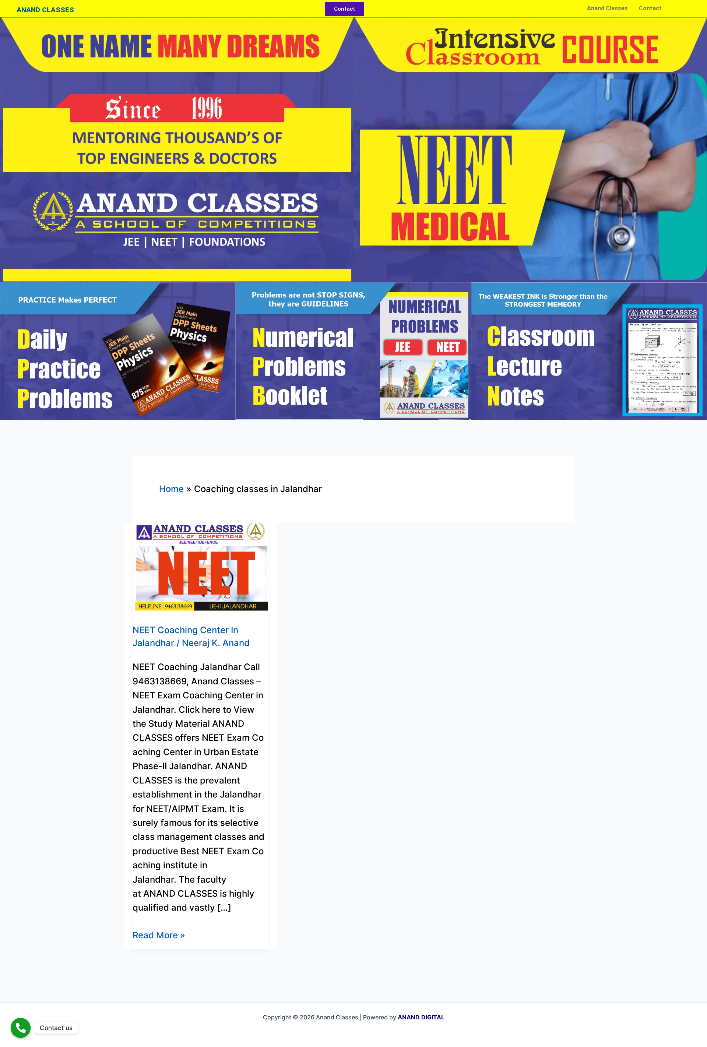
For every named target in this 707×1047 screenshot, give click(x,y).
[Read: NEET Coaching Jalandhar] (200, 566)
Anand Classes (607, 8)
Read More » (159, 934)
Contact (650, 8)
